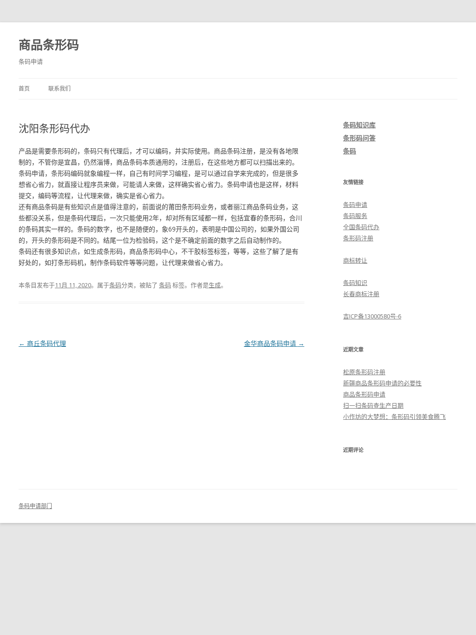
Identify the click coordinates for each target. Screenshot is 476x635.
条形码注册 (358, 238)
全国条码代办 (361, 227)
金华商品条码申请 (274, 343)
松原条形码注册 (364, 372)
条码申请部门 (35, 506)
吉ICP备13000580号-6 (372, 316)
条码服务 (355, 216)
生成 (215, 285)
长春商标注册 (361, 294)
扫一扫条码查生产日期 (373, 405)
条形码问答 (359, 137)
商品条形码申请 (364, 394)
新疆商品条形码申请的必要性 (382, 383)
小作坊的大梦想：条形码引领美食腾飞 (394, 416)
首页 (24, 89)
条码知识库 (359, 124)
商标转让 (355, 260)
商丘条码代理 (42, 343)
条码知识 (355, 282)
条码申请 (355, 204)
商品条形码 (49, 44)
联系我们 (59, 89)
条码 (115, 285)
